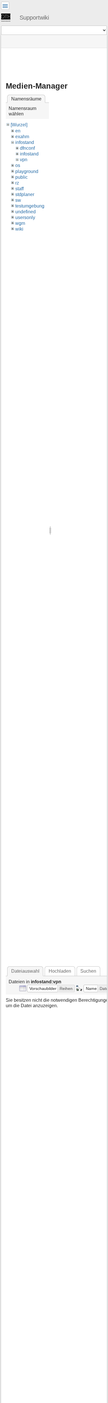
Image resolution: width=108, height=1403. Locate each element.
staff (19, 188)
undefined (25, 211)
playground (26, 171)
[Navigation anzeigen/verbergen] (5, 6)
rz (17, 182)
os (17, 165)
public (21, 177)
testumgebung (29, 206)
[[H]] (8, 17)
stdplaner (24, 194)
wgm (20, 223)
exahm (22, 136)
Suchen (88, 971)
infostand (24, 142)
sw (18, 200)
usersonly (25, 217)
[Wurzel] (19, 124)
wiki (19, 229)
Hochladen (60, 971)
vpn (23, 159)
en (17, 130)
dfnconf (27, 148)
